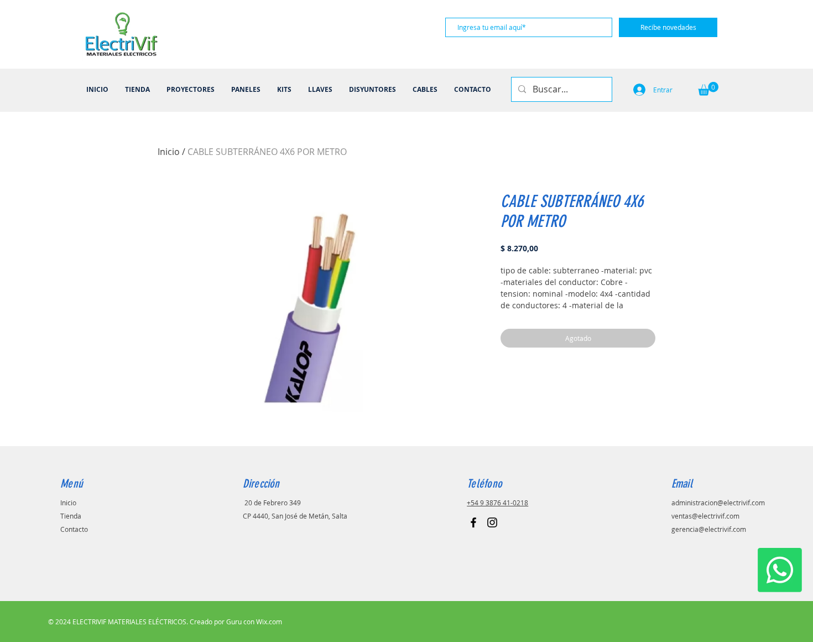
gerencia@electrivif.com (708, 529)
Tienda (70, 515)
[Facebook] (473, 522)
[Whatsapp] (780, 570)
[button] (708, 89)
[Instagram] (492, 522)
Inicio (169, 152)
